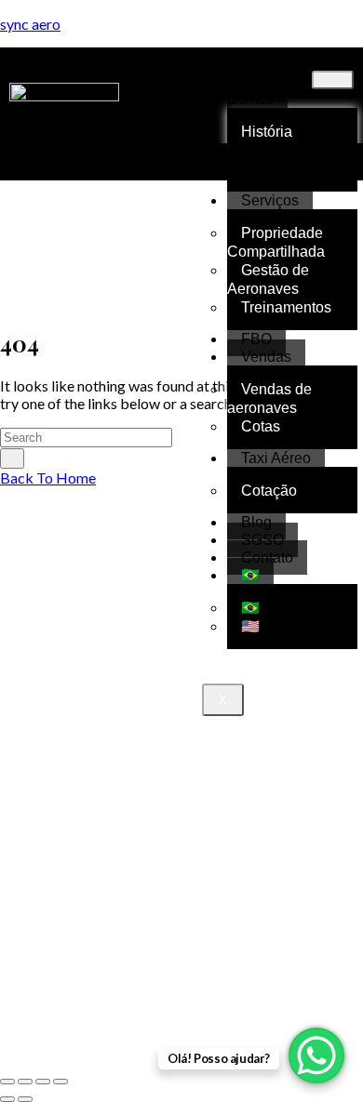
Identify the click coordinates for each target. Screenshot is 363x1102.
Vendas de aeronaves (269, 398)
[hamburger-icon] (333, 80)
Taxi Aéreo (276, 458)
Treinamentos (286, 307)
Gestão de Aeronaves (268, 279)
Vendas (266, 357)
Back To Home (48, 477)
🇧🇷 (250, 575)
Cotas (260, 426)
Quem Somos (254, 90)
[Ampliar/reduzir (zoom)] (7, 1081)
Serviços (270, 200)
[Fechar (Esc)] (60, 1081)
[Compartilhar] (42, 1081)
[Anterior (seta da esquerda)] (7, 1099)
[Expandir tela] (25, 1081)
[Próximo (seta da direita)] (25, 1099)
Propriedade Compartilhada (276, 242)
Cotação (269, 490)
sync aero (30, 24)
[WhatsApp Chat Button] (316, 1055)
